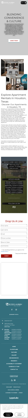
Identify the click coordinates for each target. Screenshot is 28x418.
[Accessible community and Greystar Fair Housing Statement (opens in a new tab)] (12, 380)
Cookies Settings (19, 414)
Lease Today (14, 40)
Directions (7, 326)
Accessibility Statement (14, 363)
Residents (14, 360)
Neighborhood (14, 358)
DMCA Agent (9, 387)
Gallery (14, 355)
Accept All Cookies (8, 414)
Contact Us (14, 369)
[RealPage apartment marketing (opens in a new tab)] (14, 398)
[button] (13, 207)
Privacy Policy (16, 387)
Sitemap (21, 392)
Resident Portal (14, 314)
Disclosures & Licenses (13, 389)
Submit (6, 256)
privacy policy (4, 251)
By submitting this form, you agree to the (13, 250)
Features (14, 352)
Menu (22, 2)
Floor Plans (14, 349)
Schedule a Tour (14, 366)
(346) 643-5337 (13, 168)
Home (14, 346)
